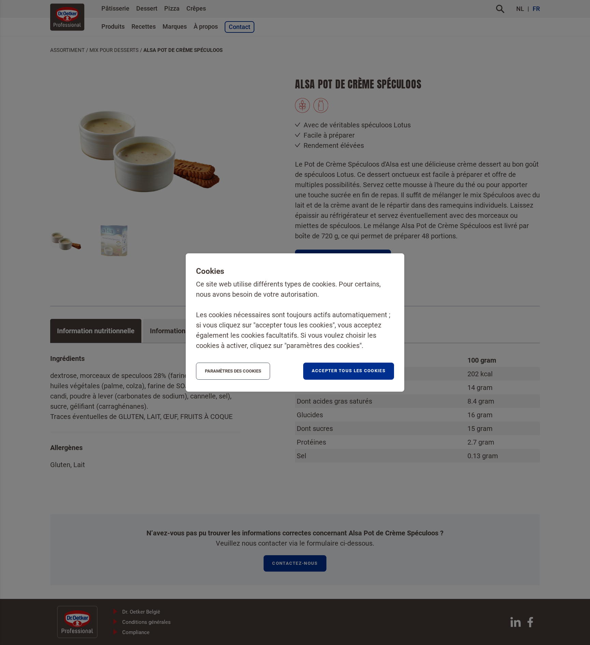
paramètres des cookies (233, 371)
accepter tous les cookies (349, 370)
